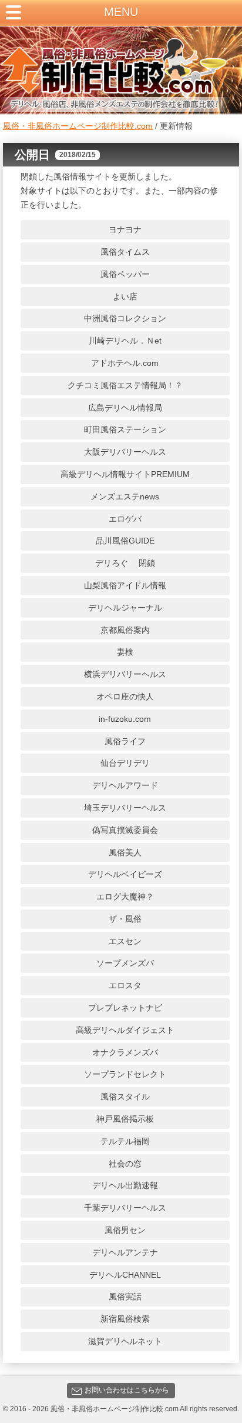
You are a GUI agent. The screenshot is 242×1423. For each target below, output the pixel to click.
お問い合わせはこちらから (127, 1390)
